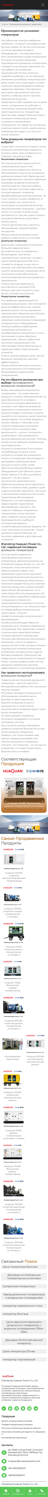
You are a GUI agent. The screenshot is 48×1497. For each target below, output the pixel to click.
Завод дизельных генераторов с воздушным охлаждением (24, 1296)
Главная (5, 24)
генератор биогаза (15, 1313)
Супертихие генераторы (19, 1286)
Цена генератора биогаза (20, 1266)
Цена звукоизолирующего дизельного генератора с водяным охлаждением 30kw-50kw (24, 1326)
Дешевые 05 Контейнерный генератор (24, 1341)
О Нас (30, 1492)
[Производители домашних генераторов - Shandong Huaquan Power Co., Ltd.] (24, 1376)
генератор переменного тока (22, 1305)
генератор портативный (19, 1359)
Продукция (18, 1492)
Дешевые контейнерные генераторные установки (24, 1276)
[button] (41, 789)
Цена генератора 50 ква (19, 1351)
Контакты (42, 1492)
